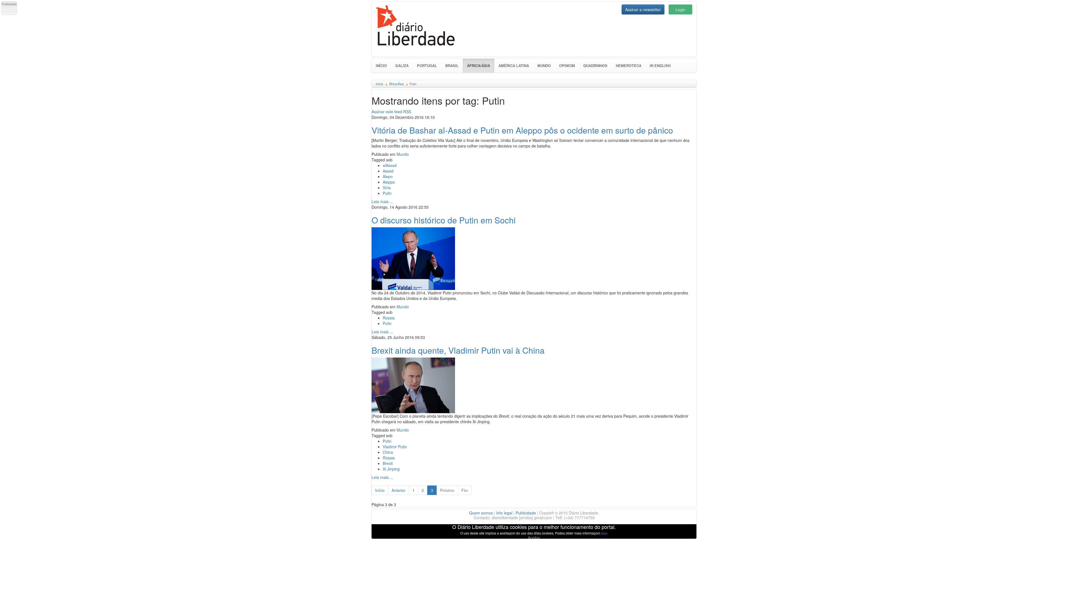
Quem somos (481, 513)
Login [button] (680, 9)
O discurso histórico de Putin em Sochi (444, 220)
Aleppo (389, 182)
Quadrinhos (595, 65)
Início (381, 65)
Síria (387, 187)
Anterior (399, 490)
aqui (604, 533)
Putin (387, 193)
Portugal (427, 65)
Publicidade (526, 513)
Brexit (388, 463)
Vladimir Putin (395, 446)
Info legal (504, 513)
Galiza (402, 65)
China (388, 452)
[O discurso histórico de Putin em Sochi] (413, 258)
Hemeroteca (628, 65)
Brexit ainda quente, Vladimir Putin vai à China (458, 350)
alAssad (390, 165)
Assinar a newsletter (643, 9)
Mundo (544, 65)
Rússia (389, 318)
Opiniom (567, 65)
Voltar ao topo (1051, 589)
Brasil (452, 65)
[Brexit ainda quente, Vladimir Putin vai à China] (413, 384)
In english (660, 65)
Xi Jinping (391, 469)
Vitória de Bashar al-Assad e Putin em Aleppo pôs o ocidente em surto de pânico (522, 130)
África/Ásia (480, 65)
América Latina (513, 65)
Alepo (388, 176)
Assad (388, 171)
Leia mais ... (382, 201)
